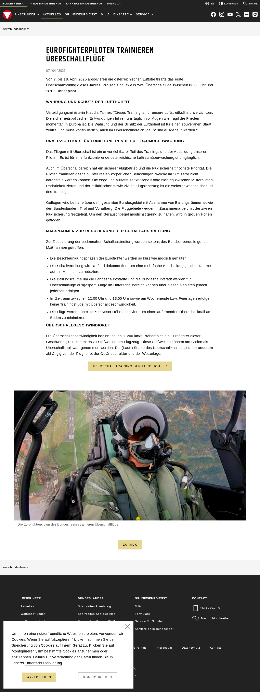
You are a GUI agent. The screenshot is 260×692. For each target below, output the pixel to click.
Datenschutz (191, 647)
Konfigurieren (97, 677)
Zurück (130, 544)
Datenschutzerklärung (43, 663)
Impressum (164, 647)
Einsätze (121, 14)
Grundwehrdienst (81, 14)
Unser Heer (25, 14)
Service (143, 14)
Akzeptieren (39, 677)
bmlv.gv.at (114, 3)
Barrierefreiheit (135, 647)
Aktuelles (52, 14)
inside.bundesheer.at (45, 3)
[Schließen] (127, 627)
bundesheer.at (13, 3)
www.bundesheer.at (16, 28)
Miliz (105, 14)
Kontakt (215, 647)
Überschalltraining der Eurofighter (130, 366)
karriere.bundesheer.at (84, 3)
